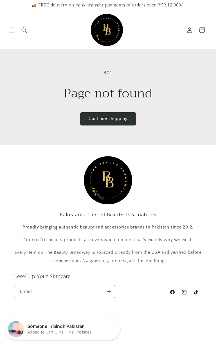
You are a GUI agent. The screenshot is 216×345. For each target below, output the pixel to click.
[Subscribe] (109, 291)
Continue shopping (108, 118)
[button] (12, 30)
